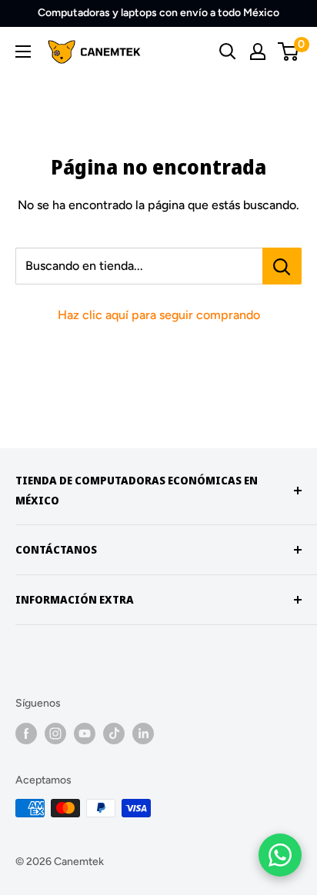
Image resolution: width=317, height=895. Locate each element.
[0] (289, 51)
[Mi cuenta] (257, 51)
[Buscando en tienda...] (282, 266)
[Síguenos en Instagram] (55, 733)
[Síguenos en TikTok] (114, 733)
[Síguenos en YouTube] (84, 733)
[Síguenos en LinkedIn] (143, 733)
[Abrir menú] (23, 51)
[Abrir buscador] (227, 51)
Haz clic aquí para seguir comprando (159, 315)
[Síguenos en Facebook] (26, 733)
